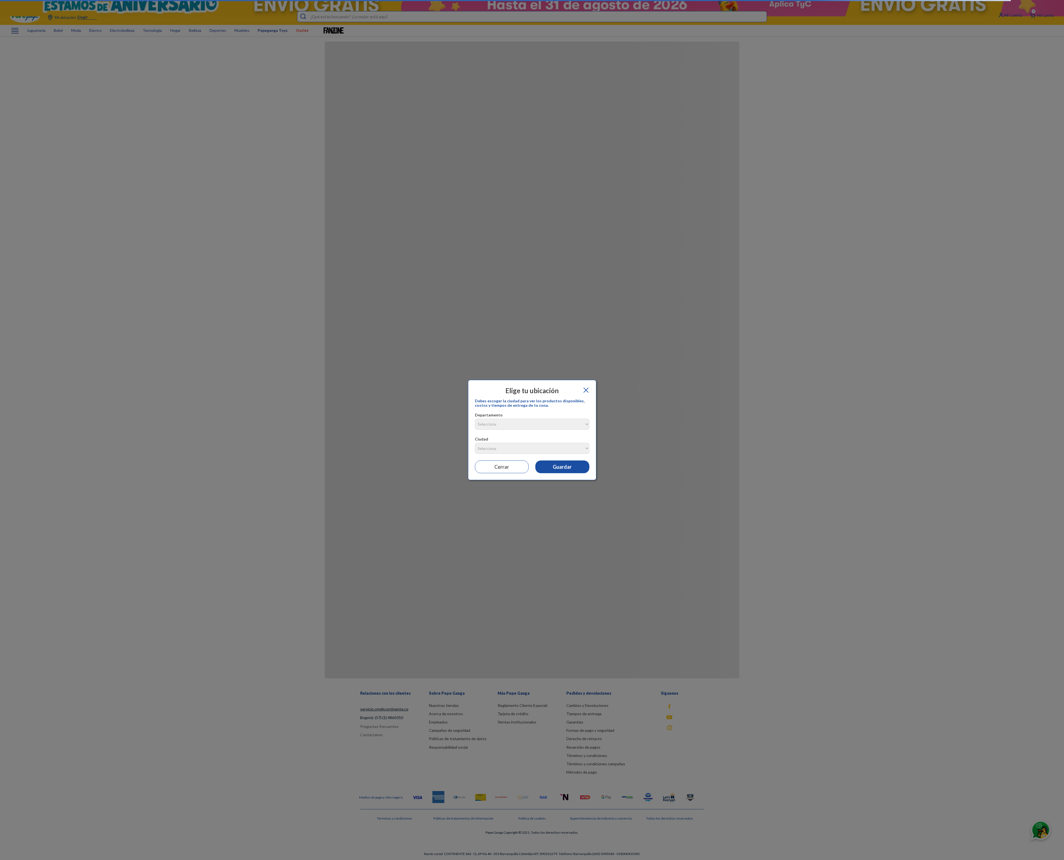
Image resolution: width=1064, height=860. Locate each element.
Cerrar (501, 467)
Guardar (562, 467)
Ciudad (481, 439)
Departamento (489, 415)
